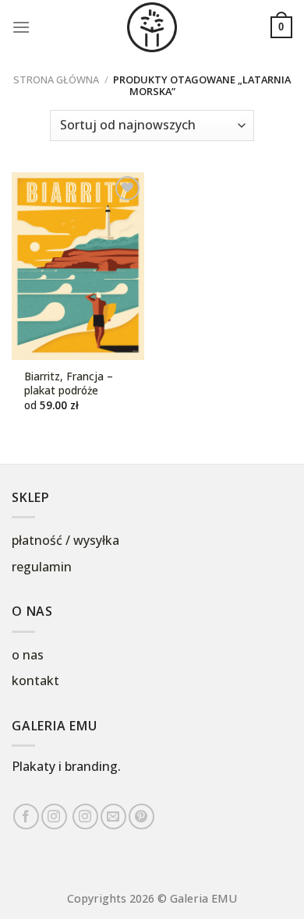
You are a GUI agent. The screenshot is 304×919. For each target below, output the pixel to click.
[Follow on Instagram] (54, 816)
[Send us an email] (113, 816)
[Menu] (21, 27)
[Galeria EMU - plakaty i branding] (152, 27)
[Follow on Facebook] (26, 816)
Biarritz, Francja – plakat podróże (68, 383)
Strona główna (56, 79)
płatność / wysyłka (65, 540)
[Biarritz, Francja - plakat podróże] (78, 266)
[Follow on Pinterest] (141, 816)
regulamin (42, 566)
